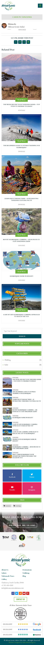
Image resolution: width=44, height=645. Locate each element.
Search (22, 336)
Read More (21, 100)
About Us (5, 570)
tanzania (8, 506)
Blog (24, 576)
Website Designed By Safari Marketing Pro (22, 642)
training (18, 506)
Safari (6, 365)
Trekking (26, 573)
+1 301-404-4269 (7, 585)
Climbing (8, 360)
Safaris (4, 573)
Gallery (4, 579)
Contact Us (20, 599)
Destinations (27, 570)
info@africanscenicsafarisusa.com (13, 588)
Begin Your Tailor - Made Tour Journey (22, 525)
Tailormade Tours (8, 576)
